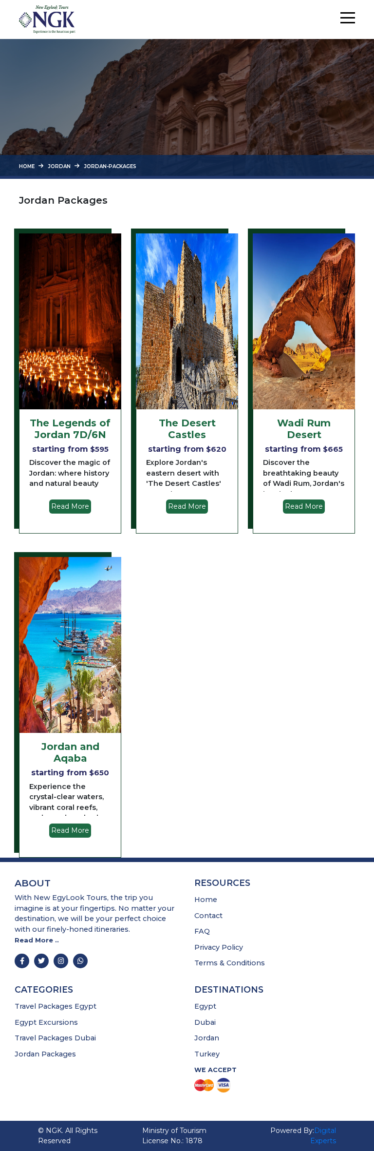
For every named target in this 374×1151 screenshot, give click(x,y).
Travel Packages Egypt (55, 1006)
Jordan (206, 1038)
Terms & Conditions (229, 963)
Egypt (205, 1006)
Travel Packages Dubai (55, 1038)
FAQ (202, 931)
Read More (70, 506)
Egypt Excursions (46, 1022)
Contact (208, 915)
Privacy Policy (218, 947)
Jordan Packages (45, 1054)
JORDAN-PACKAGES (110, 166)
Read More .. (37, 939)
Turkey (207, 1054)
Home (27, 166)
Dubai (205, 1022)
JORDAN (59, 166)
